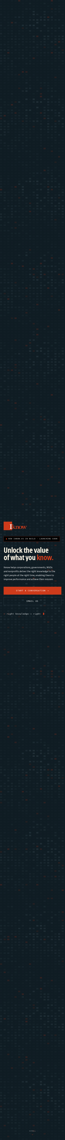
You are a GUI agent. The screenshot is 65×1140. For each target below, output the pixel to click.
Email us (33, 601)
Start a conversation (32, 591)
